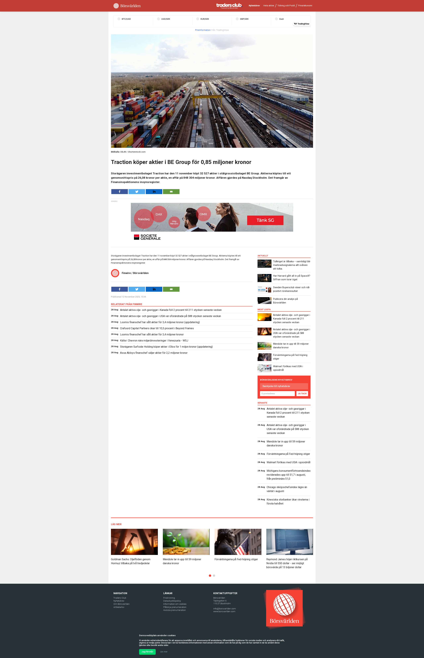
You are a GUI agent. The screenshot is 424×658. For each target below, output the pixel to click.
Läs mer (163, 652)
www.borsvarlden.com (224, 611)
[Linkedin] (154, 191)
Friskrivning (169, 598)
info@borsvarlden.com (224, 608)
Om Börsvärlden (121, 604)
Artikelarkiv (118, 607)
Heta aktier (269, 5)
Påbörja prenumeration (174, 607)
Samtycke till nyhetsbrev (276, 386)
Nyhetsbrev (254, 5)
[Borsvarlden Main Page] (127, 5)
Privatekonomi (305, 5)
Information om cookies (174, 604)
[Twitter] (137, 191)
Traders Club (119, 598)
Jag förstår (147, 651)
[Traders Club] (229, 5)
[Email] (171, 191)
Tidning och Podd (286, 5)
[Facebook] (119, 191)
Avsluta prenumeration (174, 610)
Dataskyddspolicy (172, 601)
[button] (210, 576)
